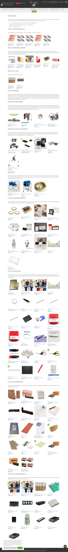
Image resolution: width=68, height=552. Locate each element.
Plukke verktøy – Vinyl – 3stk (38, 377)
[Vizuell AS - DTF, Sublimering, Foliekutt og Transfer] (34, 4)
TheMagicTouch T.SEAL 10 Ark (39, 436)
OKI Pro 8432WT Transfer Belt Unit (53, 402)
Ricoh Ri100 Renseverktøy (12, 527)
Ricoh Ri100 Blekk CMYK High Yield (10, 86)
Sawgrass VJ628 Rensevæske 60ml (13, 251)
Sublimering (5, 9)
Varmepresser (11, 9)
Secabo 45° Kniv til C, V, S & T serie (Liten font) (53, 310)
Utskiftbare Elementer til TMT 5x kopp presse (40, 125)
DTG (58, 9)
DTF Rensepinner (50, 494)
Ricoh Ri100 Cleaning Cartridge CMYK (20, 86)
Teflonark (9, 452)
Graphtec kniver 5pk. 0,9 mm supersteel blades (54, 378)
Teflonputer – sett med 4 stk (12, 402)
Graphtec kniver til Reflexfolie (52, 344)
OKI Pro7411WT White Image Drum (26, 401)
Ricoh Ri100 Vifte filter (37, 527)
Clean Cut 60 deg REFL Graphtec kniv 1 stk (54, 327)
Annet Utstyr (45, 9)
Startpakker (39, 9)
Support (62, 9)
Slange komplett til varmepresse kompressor (39, 194)
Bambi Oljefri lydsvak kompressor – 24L (26, 194)
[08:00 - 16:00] (45, 2)
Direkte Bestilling (26, 549)
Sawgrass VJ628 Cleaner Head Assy (26, 235)
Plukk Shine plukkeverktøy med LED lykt (39, 344)
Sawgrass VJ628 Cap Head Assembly (53, 218)
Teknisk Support (37, 549)
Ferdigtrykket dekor (53, 9)
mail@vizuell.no (24, 99)
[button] (62, 2)
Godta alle (20, 547)
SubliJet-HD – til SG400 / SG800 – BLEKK (56, 66)
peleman (42, 549)
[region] (13, 544)
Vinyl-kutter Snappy (37, 326)
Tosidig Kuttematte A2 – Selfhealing (26, 377)
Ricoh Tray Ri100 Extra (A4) (52, 527)
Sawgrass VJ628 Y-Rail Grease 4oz (53, 235)
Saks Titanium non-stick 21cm (52, 361)
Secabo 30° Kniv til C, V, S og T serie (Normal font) (13, 327)
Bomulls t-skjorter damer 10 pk (26, 494)
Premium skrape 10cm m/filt (25, 326)
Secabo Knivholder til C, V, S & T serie (27, 309)
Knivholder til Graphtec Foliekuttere (13, 361)
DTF (27, 9)
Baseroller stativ (23, 361)
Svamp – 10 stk (36, 452)
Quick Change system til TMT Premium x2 (14, 151)
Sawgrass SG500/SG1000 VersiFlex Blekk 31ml (20, 66)
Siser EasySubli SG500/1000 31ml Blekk (11, 66)
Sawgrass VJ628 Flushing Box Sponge (40, 235)
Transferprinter (33, 9)
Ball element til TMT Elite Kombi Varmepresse (53, 151)
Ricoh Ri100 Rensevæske (25, 527)
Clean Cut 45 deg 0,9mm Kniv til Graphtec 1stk (13, 344)
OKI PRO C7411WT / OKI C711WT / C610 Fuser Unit (13, 470)
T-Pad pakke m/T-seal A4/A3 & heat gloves (53, 419)
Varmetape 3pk (10, 218)
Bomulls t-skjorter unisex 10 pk (12, 494)
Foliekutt (23, 9)
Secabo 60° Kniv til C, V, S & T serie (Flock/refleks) (39, 310)
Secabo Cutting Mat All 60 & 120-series (14, 309)
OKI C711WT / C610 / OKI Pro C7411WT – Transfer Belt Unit (52, 453)
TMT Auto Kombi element (38, 150)
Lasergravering (18, 9)
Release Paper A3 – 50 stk (38, 402)
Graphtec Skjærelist (24, 344)
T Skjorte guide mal (51, 251)
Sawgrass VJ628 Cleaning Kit (12, 235)
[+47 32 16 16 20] (47, 2)
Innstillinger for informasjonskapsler (10, 547)
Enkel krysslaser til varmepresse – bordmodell (13, 168)
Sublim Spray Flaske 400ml (38, 251)
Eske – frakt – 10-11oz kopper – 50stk (40, 218)
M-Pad (22, 436)
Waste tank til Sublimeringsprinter (46, 65)
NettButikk (46, 549)
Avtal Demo (32, 549)
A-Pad (22, 452)
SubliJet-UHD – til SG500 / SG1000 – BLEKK (29, 66)
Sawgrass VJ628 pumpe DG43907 (26, 251)
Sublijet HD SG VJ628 (37, 65)
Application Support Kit (11, 436)
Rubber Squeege (50, 436)
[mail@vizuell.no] (43, 2)
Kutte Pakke (36, 361)
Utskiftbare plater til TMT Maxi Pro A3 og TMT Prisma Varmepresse (27, 151)
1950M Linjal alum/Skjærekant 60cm (13, 377)
